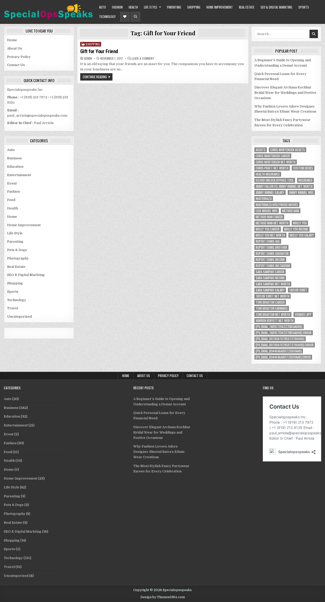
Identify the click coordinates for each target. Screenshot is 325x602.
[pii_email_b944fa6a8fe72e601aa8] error (283, 357)
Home (12, 40)
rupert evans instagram (273, 265)
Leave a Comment (143, 58)
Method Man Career (269, 216)
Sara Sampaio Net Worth (273, 284)
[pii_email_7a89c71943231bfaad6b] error (284, 332)
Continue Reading (95, 76)
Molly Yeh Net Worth (270, 235)
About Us (14, 48)
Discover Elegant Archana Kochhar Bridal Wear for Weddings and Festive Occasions (285, 92)
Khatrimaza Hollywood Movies (277, 204)
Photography (18, 258)
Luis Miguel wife (267, 210)
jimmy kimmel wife (301, 192)
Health (133, 7)
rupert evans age (268, 241)
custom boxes (303, 168)
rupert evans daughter (272, 253)
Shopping (193, 7)
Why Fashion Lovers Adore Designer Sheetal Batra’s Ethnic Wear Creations (159, 451)
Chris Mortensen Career (273, 155)
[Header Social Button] (124, 16)
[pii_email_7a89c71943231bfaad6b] (279, 326)
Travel (12, 308)
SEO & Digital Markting (276, 7)
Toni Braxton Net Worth (273, 314)
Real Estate (246, 7)
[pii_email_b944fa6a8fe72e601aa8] (279, 351)
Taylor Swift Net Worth (272, 296)
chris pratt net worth (272, 168)
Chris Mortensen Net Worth (276, 162)
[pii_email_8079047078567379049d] (280, 338)
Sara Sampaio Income (270, 277)
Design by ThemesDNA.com (162, 597)
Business (14, 158)
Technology (107, 16)
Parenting (174, 7)
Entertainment (19, 175)
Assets (261, 149)
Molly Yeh (300, 223)
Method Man (290, 210)
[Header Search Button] (135, 16)
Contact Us (16, 65)
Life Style (150, 7)
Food (11, 200)
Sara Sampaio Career (270, 271)
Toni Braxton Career (270, 302)
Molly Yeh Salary (302, 235)
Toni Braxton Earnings (272, 308)
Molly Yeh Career (268, 229)
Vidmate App (303, 314)
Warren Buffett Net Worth (275, 320)
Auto (102, 7)
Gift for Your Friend (99, 51)
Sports (303, 7)
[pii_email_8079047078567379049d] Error (285, 345)
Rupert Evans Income (270, 259)
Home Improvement (219, 7)
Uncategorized (19, 316)
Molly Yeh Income (296, 229)
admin (88, 58)
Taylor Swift (298, 290)
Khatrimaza (264, 198)
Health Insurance (268, 174)
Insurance (305, 180)
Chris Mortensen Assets (287, 149)
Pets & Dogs (17, 250)
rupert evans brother (271, 247)
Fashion (117, 7)
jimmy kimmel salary (270, 192)
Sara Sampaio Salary (270, 290)
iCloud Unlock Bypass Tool (275, 180)
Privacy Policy (19, 57)
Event (12, 183)
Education (15, 166)
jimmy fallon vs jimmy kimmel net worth (284, 186)
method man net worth (272, 223)
